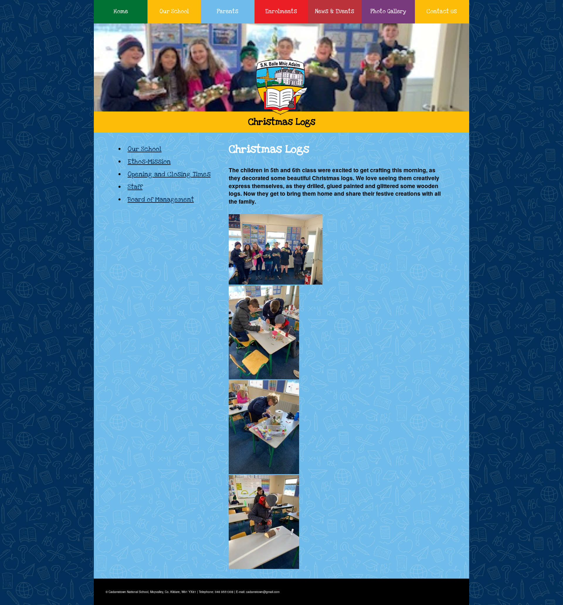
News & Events (334, 11)
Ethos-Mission (149, 162)
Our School (174, 11)
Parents (227, 11)
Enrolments (281, 11)
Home (120, 11)
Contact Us (441, 11)
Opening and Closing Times (169, 174)
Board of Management (161, 199)
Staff (135, 187)
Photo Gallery (388, 11)
